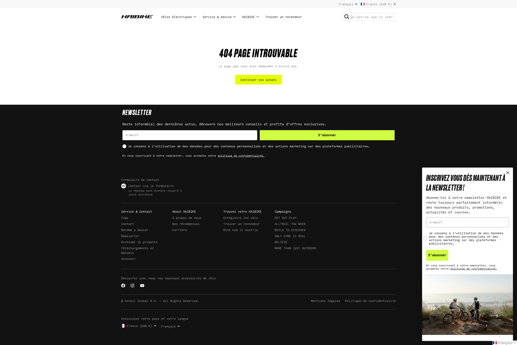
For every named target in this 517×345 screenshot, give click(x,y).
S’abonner (327, 135)
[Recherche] (346, 16)
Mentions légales (325, 301)
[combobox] (369, 17)
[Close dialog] (507, 172)
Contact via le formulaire (151, 186)
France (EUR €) (379, 4)
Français (346, 4)
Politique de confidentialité (370, 301)
